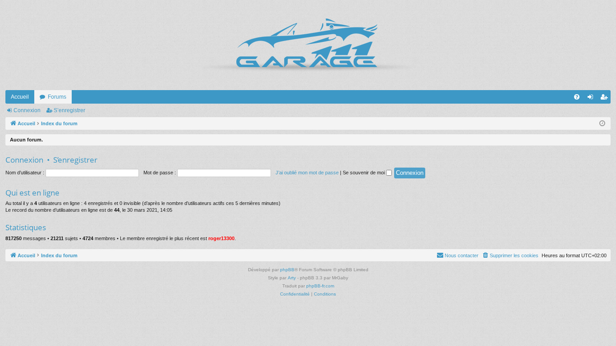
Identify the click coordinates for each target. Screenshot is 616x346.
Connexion (27, 110)
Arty (292, 277)
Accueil (20, 97)
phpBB (287, 269)
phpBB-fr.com (320, 285)
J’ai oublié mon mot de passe (307, 172)
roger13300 (221, 238)
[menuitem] (577, 97)
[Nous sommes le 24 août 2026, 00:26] (602, 123)
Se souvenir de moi (364, 172)
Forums (57, 97)
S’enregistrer (69, 110)
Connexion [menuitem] (592, 99)
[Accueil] (308, 45)
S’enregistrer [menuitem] (606, 99)
